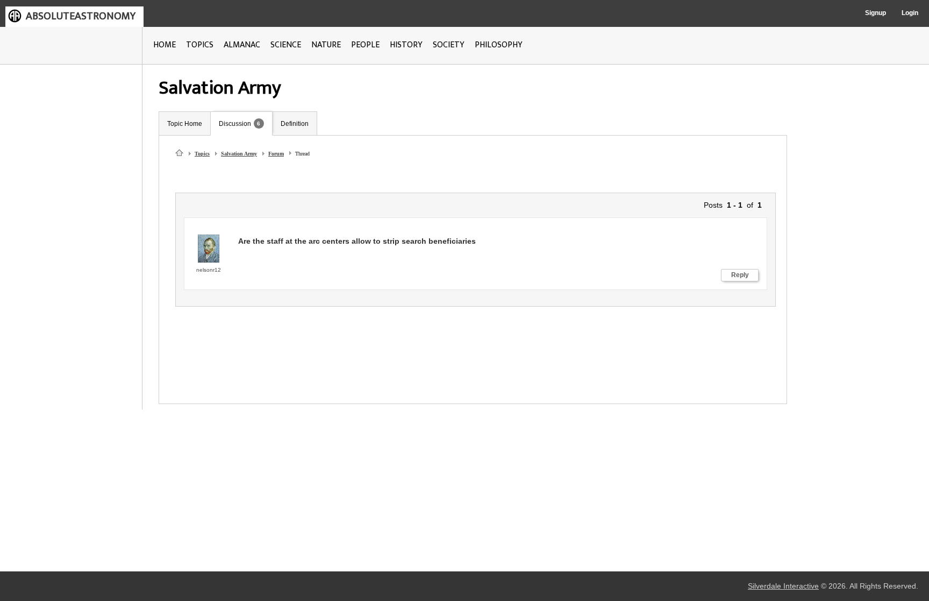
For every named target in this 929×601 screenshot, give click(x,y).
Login (910, 13)
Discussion (235, 124)
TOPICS (199, 45)
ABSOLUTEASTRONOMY (80, 16)
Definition (295, 124)
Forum (276, 154)
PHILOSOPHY (499, 45)
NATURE (326, 45)
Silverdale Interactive (783, 586)
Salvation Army (239, 154)
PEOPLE (365, 45)
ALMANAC (242, 45)
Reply (740, 275)
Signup (875, 13)
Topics (202, 154)
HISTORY (406, 45)
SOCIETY (448, 45)
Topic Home (184, 124)
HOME (164, 45)
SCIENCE (285, 45)
